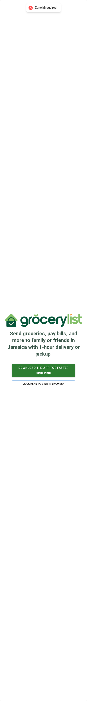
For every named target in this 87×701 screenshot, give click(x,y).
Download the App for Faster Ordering (43, 370)
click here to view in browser (44, 383)
